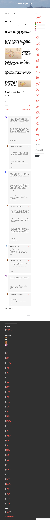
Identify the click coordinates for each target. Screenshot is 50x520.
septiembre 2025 (38, 44)
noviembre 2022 (38, 73)
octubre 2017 (37, 125)
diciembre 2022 (38, 72)
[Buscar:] (11, 323)
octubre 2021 (37, 84)
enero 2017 (7, 494)
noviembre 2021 (38, 83)
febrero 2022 (8, 417)
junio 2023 (37, 67)
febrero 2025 (37, 50)
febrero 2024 (37, 60)
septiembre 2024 (38, 54)
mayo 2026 (37, 37)
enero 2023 (37, 71)
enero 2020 (37, 102)
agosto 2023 (37, 65)
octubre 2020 (37, 94)
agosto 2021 (7, 425)
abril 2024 (37, 58)
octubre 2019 (37, 104)
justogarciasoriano (39, 22)
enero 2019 (37, 112)
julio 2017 (37, 127)
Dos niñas (7, 109)
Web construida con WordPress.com (9, 516)
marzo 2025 (37, 49)
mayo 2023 (37, 68)
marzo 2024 (37, 59)
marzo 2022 (8, 416)
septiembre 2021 (38, 85)
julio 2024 (37, 56)
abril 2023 (7, 400)
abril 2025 (37, 48)
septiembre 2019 (38, 105)
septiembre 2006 (38, 139)
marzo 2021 (37, 90)
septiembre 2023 (38, 64)
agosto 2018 (37, 116)
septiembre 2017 (8, 484)
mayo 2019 (7, 459)
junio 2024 (7, 382)
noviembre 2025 (38, 42)
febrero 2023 (37, 70)
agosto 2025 (37, 45)
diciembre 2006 (8, 502)
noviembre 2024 (8, 376)
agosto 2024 (37, 55)
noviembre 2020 (38, 93)
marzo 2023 (7, 401)
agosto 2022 (37, 75)
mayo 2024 (7, 383)
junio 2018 (37, 118)
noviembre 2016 (38, 134)
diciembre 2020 (8, 435)
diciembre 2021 (38, 82)
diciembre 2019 (8, 450)
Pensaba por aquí (25, 4)
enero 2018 (37, 122)
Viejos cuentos (8, 513)
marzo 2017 (37, 131)
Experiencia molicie (38, 16)
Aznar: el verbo (39, 23)
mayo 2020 (37, 98)
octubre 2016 (37, 135)
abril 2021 (37, 89)
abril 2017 (37, 130)
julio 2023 (37, 66)
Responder (28, 146)
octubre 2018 (8, 468)
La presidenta (38, 17)
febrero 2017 (8, 493)
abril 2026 (37, 38)
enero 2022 (37, 81)
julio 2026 (37, 35)
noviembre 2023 (8, 391)
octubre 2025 (37, 43)
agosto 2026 (8, 349)
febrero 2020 (37, 101)
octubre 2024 (37, 53)
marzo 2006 (37, 140)
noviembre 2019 (8, 451)
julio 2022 (37, 76)
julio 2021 (7, 426)
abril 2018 (7, 475)
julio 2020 (7, 441)
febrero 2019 (37, 111)
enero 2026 (7, 358)
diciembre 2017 (38, 123)
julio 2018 (37, 117)
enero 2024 (37, 61)
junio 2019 (37, 108)
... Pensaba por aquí (27, 105)
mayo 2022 (37, 78)
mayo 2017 (37, 129)
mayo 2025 (37, 47)
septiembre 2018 (8, 469)
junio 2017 (37, 128)
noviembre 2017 (38, 124)
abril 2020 (37, 99)
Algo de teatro (8, 511)
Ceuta (36, 18)
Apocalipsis (37, 15)
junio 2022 (37, 77)
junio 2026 (37, 36)
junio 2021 (37, 87)
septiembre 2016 (38, 136)
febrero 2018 (37, 121)
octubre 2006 (37, 138)
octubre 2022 (8, 407)
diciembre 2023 (38, 62)
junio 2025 (7, 367)
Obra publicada (8, 512)
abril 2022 (37, 79)
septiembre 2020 (38, 95)
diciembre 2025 (38, 41)
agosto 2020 (37, 96)
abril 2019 (7, 460)
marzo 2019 (37, 110)
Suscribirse (37, 155)
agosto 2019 (37, 106)
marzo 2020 (37, 100)
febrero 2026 (8, 357)
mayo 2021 (37, 88)
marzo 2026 (37, 39)
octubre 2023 (8, 392)
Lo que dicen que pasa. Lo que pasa (25, 109)
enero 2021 (7, 434)
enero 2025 (7, 373)
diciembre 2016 (38, 133)
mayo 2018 (37, 119)
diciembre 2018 (38, 113)
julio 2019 (37, 107)
